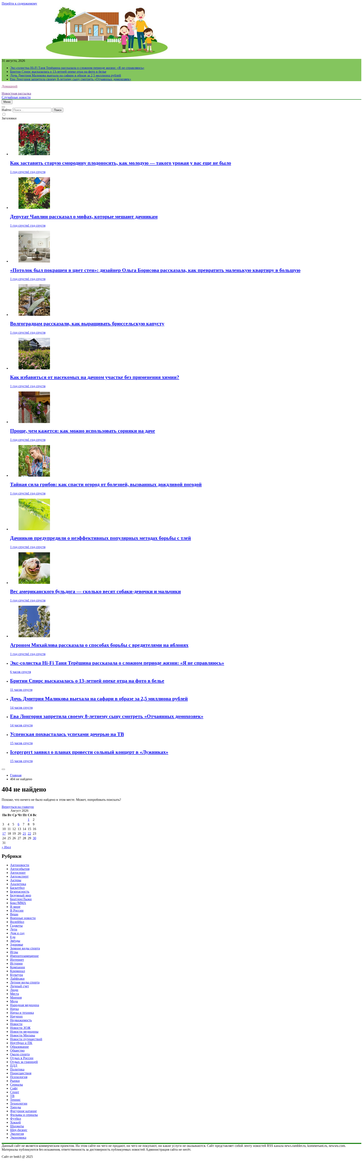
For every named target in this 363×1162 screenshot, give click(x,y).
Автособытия (19, 869)
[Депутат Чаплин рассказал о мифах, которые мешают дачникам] (34, 207)
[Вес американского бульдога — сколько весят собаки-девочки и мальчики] (34, 582)
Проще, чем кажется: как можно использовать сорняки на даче (82, 431)
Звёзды (15, 941)
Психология (18, 1077)
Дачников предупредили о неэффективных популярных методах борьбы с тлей (100, 538)
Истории (16, 963)
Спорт (14, 1092)
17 (4, 833)
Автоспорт (18, 872)
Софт (14, 1088)
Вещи (14, 914)
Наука (14, 1009)
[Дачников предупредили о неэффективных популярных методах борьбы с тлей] (34, 529)
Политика (17, 1069)
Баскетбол (17, 888)
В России (17, 910)
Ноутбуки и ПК (21, 1043)
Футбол (15, 1118)
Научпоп (16, 1016)
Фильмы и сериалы (24, 1115)
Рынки (15, 1081)
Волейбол (17, 922)
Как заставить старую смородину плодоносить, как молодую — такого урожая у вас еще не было (120, 163)
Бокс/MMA (18, 903)
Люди (14, 990)
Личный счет (19, 986)
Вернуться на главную (18, 807)
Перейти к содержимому (19, 3)
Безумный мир (20, 895)
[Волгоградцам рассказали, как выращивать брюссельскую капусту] (34, 314)
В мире (15, 906)
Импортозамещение (24, 956)
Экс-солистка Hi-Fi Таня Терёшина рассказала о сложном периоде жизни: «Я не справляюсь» (77, 68)
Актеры (15, 880)
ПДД (13, 1065)
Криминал (17, 971)
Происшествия (20, 1073)
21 (24, 833)
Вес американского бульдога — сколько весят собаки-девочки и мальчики (95, 591)
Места (14, 993)
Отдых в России (21, 1058)
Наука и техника (22, 1012)
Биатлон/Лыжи (21, 899)
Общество (17, 1050)
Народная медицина (24, 1005)
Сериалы (16, 1084)
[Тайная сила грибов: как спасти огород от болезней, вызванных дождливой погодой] (34, 475)
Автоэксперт (19, 876)
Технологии (18, 1103)
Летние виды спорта (24, 982)
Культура (16, 975)
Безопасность (19, 891)
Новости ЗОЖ (20, 1028)
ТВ (12, 1096)
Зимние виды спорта (25, 948)
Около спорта (20, 1054)
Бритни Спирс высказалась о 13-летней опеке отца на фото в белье (58, 71)
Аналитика (18, 884)
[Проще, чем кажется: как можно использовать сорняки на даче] (34, 422)
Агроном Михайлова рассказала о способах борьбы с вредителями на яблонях (99, 645)
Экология (17, 1134)
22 (29, 833)
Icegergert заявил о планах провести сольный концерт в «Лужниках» (89, 752)
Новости (16, 1024)
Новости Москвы (22, 1035)
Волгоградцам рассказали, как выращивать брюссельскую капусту (87, 323)
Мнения (16, 997)
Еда (12, 937)
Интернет (17, 959)
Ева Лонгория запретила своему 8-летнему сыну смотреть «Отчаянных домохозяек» (70, 79)
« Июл (6, 847)
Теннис (15, 1099)
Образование (19, 1046)
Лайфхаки (17, 978)
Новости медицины (24, 1031)
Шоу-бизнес (18, 1130)
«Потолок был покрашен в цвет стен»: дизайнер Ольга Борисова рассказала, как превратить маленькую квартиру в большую (155, 270)
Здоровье (16, 944)
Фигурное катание (23, 1111)
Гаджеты (16, 925)
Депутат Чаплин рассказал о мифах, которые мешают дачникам (84, 216)
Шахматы (17, 1126)
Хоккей (15, 1122)
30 (34, 838)
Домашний (9, 86)
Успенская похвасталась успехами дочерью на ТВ (67, 734)
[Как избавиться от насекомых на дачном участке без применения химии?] (34, 368)
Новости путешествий (26, 1039)
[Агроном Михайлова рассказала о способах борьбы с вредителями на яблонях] (34, 636)
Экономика (18, 1137)
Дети (13, 929)
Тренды (15, 1107)
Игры (14, 952)
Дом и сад (17, 933)
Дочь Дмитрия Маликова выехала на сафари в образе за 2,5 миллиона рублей (65, 75)
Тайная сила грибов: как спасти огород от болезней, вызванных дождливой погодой (106, 484)
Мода (14, 1001)
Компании (17, 967)
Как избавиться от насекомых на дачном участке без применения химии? (94, 377)
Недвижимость (21, 1020)
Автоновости (19, 865)
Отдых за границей (24, 1062)
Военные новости (23, 918)
